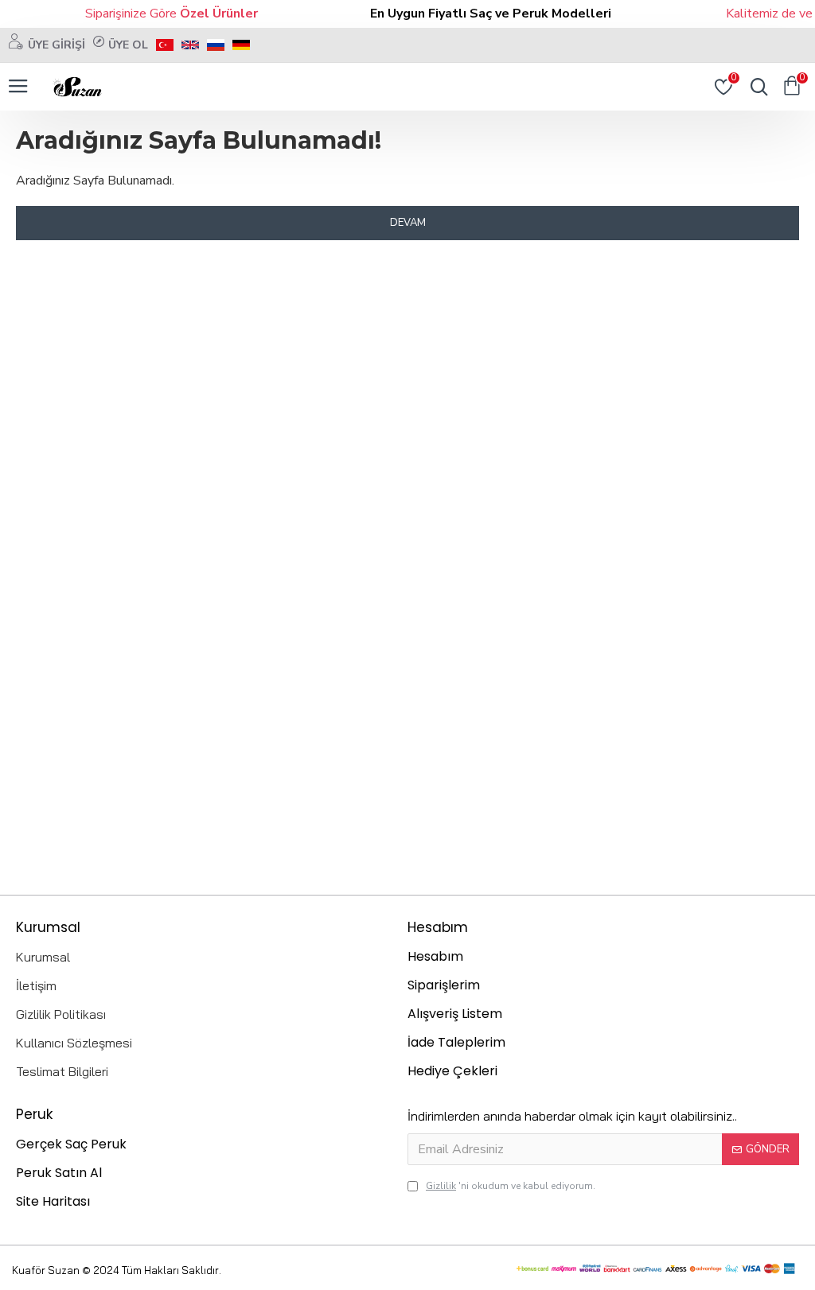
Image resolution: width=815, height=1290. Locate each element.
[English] (190, 45)
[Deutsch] (241, 45)
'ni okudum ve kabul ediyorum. (510, 1185)
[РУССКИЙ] (215, 45)
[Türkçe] (164, 45)
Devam (408, 223)
